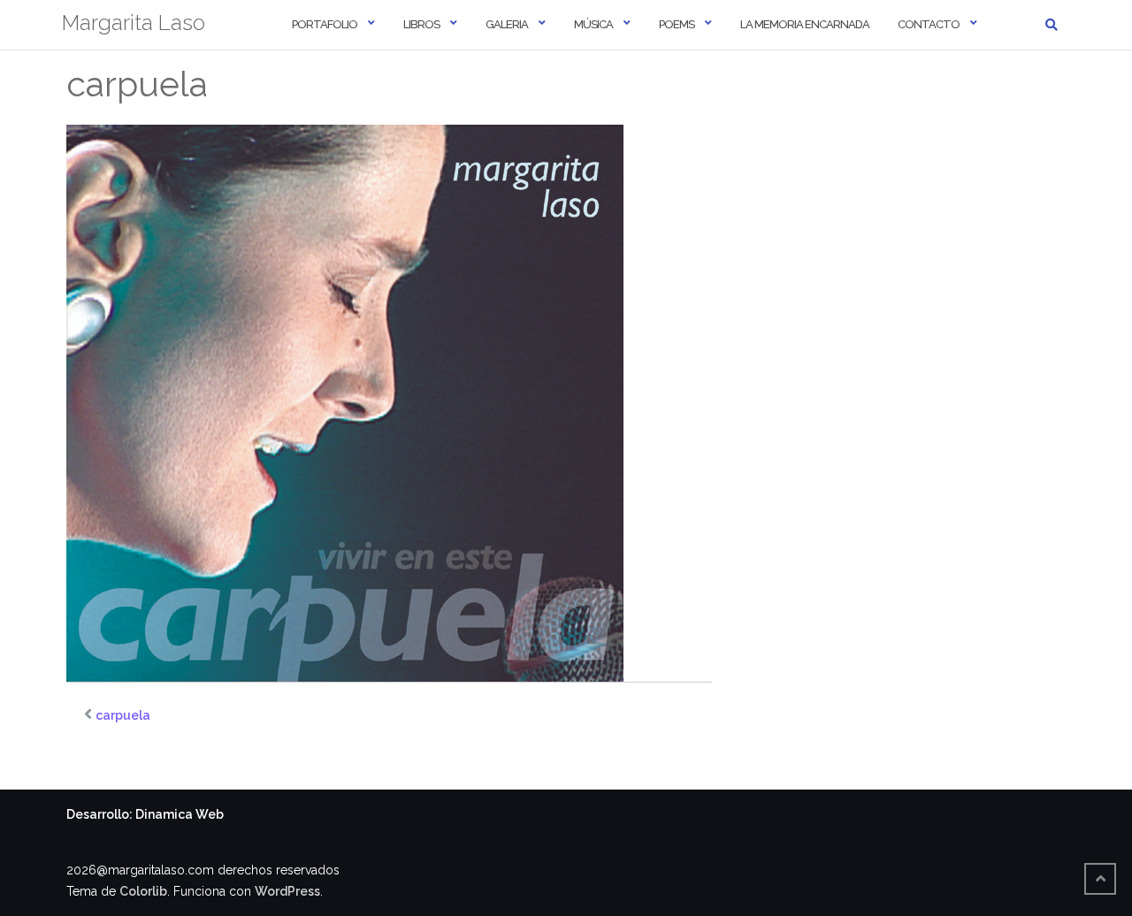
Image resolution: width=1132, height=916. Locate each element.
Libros (421, 24)
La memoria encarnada (804, 24)
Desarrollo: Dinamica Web (145, 814)
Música (593, 24)
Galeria (507, 24)
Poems (676, 24)
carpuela (123, 715)
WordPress (287, 891)
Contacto (929, 24)
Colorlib (143, 891)
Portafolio (324, 24)
